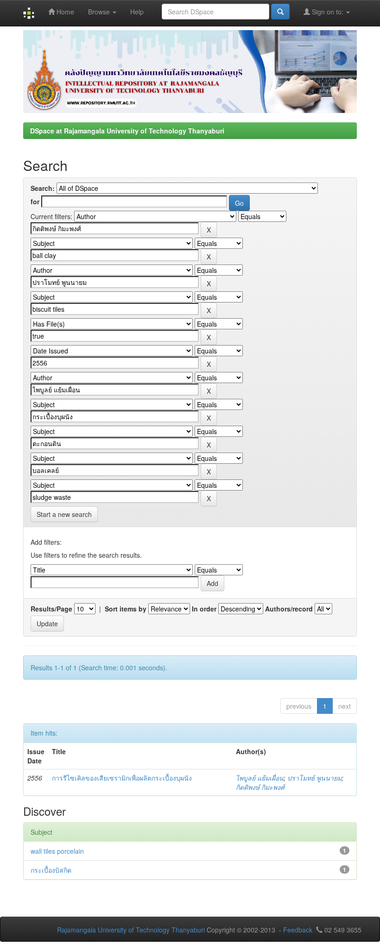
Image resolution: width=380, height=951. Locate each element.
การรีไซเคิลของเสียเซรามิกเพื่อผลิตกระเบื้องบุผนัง (122, 777)
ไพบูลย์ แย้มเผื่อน (260, 777)
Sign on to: (327, 11)
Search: (43, 188)
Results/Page (51, 608)
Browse (100, 11)
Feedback (297, 929)
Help (137, 11)
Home (64, 11)
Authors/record (289, 608)
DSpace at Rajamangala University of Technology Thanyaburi (127, 130)
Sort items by (125, 608)
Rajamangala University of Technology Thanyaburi (131, 929)
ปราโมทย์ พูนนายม (314, 777)
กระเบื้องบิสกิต (51, 870)
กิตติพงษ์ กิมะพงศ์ (260, 787)
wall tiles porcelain (57, 851)
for (35, 201)
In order (204, 608)
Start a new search (64, 514)
